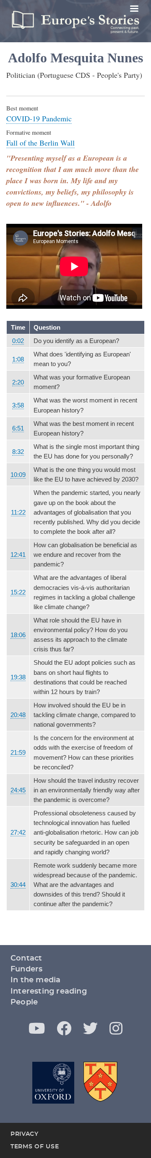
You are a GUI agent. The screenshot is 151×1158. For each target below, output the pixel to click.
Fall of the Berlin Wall (40, 143)
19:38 (18, 677)
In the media (35, 980)
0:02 (18, 340)
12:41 (18, 554)
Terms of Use (34, 1147)
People (24, 1002)
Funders (26, 969)
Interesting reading (48, 991)
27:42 (18, 832)
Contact (26, 958)
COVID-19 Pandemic (39, 118)
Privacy (24, 1134)
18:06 (18, 634)
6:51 (18, 428)
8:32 (18, 451)
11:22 (18, 512)
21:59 (18, 752)
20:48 (18, 714)
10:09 (18, 474)
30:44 (18, 884)
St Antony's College (101, 1083)
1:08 (18, 359)
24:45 (18, 790)
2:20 (18, 382)
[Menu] (134, 9)
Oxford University (53, 1083)
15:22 (18, 592)
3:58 (18, 405)
